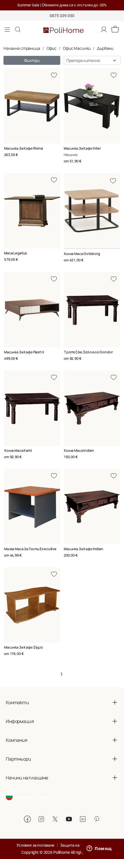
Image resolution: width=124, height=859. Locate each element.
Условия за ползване (35, 845)
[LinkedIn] (82, 819)
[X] (55, 819)
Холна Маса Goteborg (82, 253)
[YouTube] (68, 819)
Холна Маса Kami (18, 450)
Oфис (51, 48)
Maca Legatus (15, 253)
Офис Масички (77, 48)
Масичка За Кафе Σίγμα (23, 647)
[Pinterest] (96, 819)
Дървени (105, 48)
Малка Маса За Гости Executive (30, 548)
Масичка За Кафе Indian (83, 548)
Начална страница (21, 48)
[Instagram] (41, 819)
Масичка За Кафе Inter (82, 148)
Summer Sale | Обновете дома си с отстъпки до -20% (62, 5)
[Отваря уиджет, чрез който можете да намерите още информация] (99, 849)
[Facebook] (27, 819)
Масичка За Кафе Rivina (23, 148)
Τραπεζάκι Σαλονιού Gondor (88, 352)
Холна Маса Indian (79, 450)
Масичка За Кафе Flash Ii (24, 352)
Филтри (31, 60)
